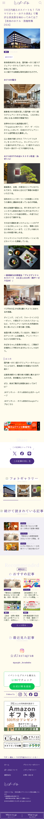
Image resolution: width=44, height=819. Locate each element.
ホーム (6, 765)
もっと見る (21, 625)
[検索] (40, 2)
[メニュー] (3, 2)
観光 (11, 757)
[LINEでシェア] (29, 453)
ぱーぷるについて (10, 770)
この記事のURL (21, 461)
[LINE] (36, 694)
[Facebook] (30, 694)
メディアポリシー (29, 770)
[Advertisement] (22, 415)
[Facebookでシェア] (22, 453)
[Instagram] (20, 694)
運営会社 (7, 775)
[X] (25, 694)
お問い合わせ (28, 775)
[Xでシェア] (15, 453)
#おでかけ (9, 57)
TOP (5, 757)
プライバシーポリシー (31, 765)
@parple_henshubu (22, 662)
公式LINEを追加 (22, 686)
